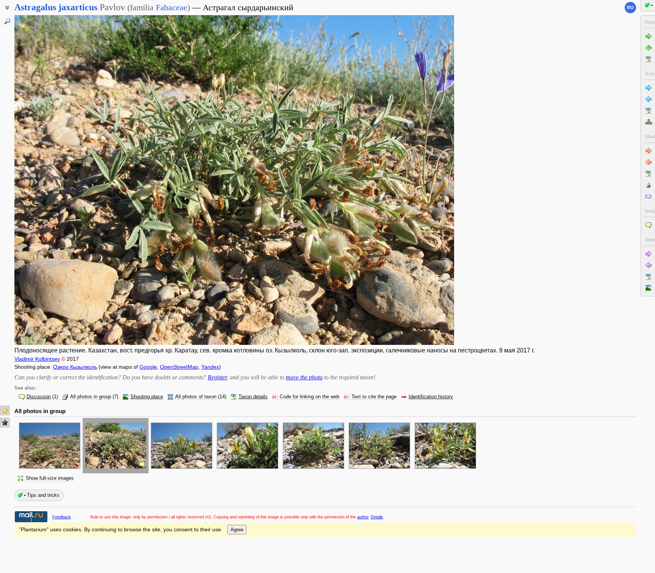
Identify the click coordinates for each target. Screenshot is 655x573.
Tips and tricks (43, 495)
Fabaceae (171, 7)
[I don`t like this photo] (5, 422)
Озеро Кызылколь (75, 367)
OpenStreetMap (179, 367)
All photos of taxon (195, 396)
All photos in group (90, 396)
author (362, 517)
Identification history (431, 396)
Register (217, 377)
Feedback (61, 517)
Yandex (210, 367)
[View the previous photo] (60, 180)
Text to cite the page (373, 396)
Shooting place (146, 396)
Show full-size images (50, 478)
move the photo (304, 377)
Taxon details (253, 396)
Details (377, 517)
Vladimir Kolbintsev (37, 359)
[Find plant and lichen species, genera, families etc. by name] (7, 21)
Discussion (39, 396)
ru (630, 7)
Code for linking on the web (309, 396)
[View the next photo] (408, 180)
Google (148, 367)
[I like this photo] (5, 410)
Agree (236, 529)
